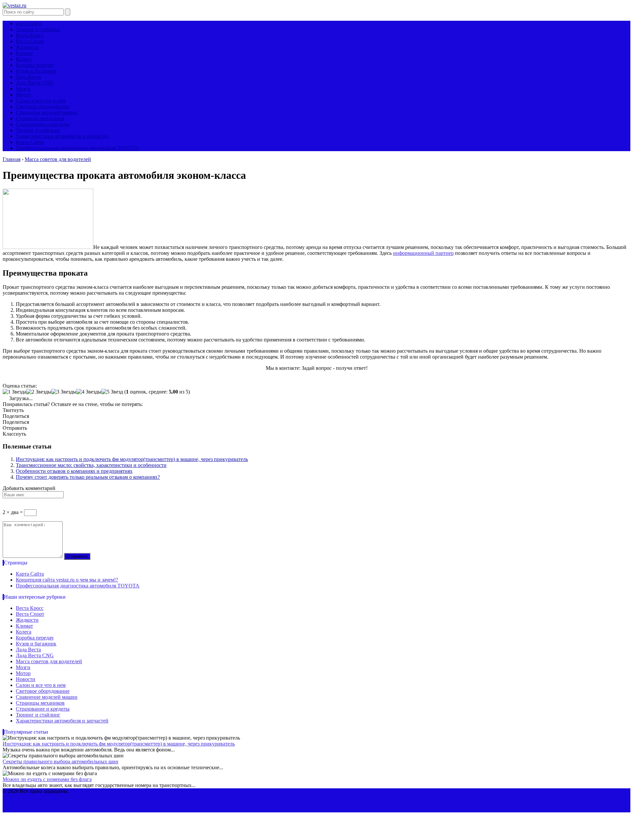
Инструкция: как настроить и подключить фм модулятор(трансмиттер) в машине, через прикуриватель (132, 459)
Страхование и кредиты (43, 124)
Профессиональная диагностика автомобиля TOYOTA (77, 148)
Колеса (23, 59)
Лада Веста (28, 77)
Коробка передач (34, 65)
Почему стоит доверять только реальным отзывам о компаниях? (88, 477)
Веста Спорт (30, 41)
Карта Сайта (30, 142)
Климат (24, 53)
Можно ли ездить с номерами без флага (47, 779)
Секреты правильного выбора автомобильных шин (60, 761)
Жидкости (27, 47)
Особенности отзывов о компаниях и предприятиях (74, 471)
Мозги (23, 89)
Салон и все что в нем (41, 100)
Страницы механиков (40, 118)
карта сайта (29, 23)
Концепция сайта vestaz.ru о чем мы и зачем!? (67, 580)
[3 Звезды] (63, 392)
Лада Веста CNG (35, 83)
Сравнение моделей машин (46, 112)
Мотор (23, 94)
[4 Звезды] (89, 392)
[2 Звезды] (38, 392)
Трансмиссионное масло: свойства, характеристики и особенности (91, 465)
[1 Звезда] (14, 392)
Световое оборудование (43, 106)
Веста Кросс (30, 35)
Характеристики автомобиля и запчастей (62, 136)
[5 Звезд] (112, 392)
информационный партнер (423, 253)
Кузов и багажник (36, 71)
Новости (25, 679)
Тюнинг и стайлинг (38, 29)
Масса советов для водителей (49, 661)
